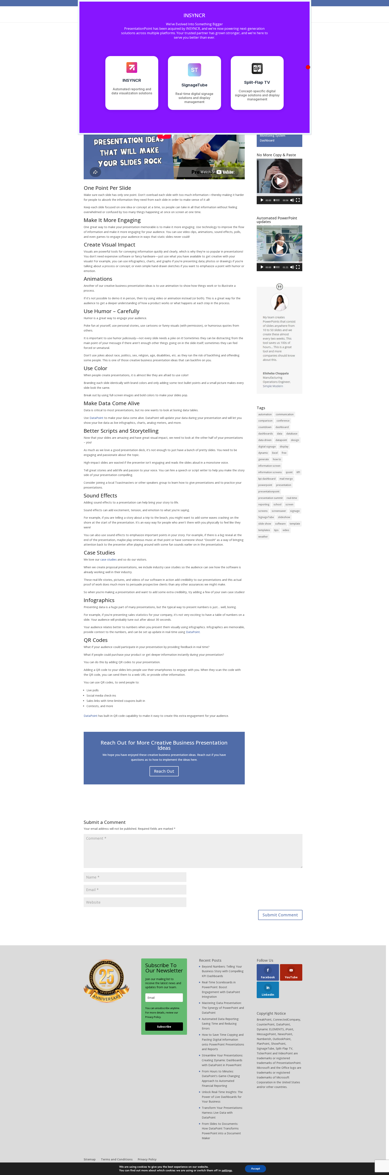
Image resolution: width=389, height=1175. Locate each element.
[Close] (308, 67)
